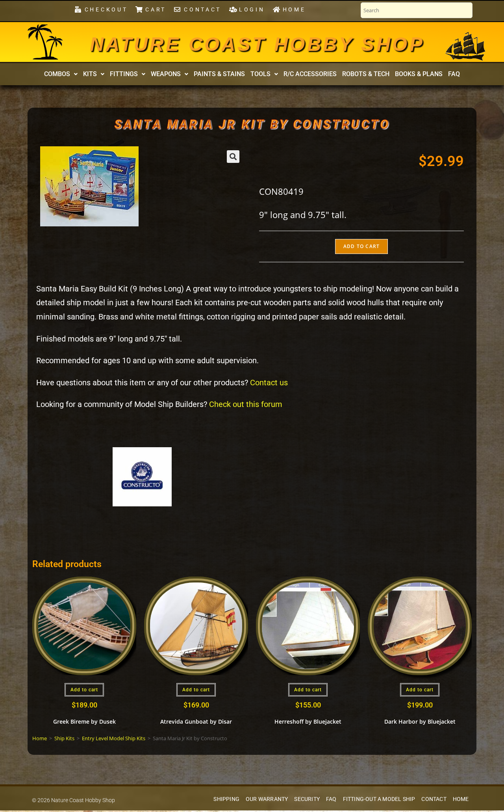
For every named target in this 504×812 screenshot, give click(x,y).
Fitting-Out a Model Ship (379, 799)
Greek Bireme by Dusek (84, 721)
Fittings (124, 74)
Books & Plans (419, 74)
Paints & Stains (219, 74)
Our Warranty (267, 799)
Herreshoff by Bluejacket (307, 721)
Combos (57, 74)
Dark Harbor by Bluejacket (420, 721)
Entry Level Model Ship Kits (113, 738)
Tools (260, 74)
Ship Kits (64, 738)
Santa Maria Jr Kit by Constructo (252, 124)
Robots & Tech (365, 74)
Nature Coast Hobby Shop (257, 44)
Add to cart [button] (84, 690)
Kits (90, 74)
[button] (61, 74)
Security (307, 799)
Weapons (166, 74)
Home (39, 738)
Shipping (226, 799)
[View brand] (142, 476)
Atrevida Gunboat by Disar (196, 721)
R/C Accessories (310, 74)
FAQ (454, 74)
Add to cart (361, 246)
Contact (433, 799)
